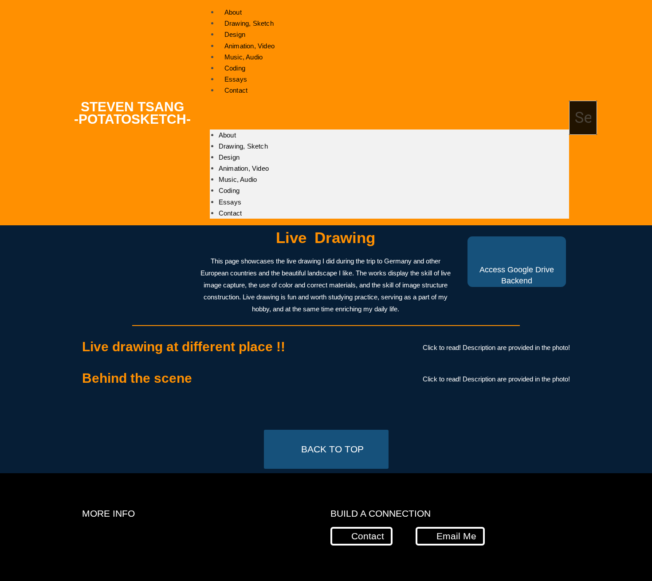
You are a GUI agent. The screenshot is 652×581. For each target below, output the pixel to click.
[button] (390, 113)
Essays (230, 202)
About (227, 135)
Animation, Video (244, 168)
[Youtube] (162, 536)
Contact (235, 90)
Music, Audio (238, 179)
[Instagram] (126, 536)
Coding (229, 190)
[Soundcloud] (197, 536)
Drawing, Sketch (243, 146)
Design (229, 157)
